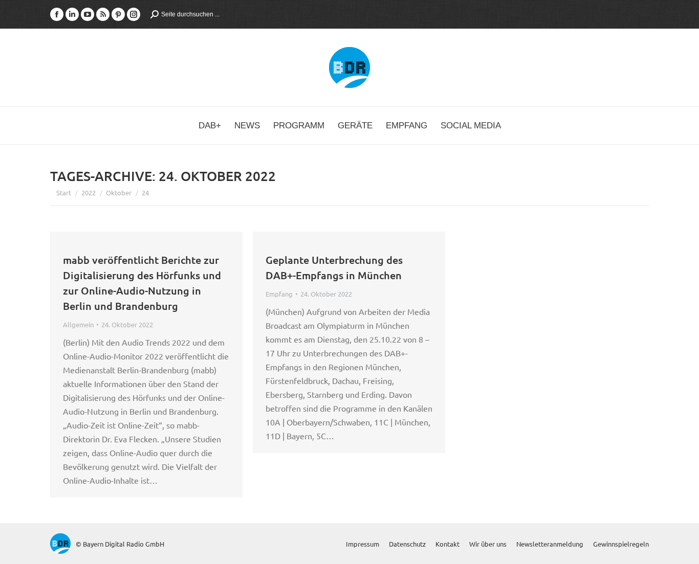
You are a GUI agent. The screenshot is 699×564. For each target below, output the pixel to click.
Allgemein (78, 324)
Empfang (279, 293)
